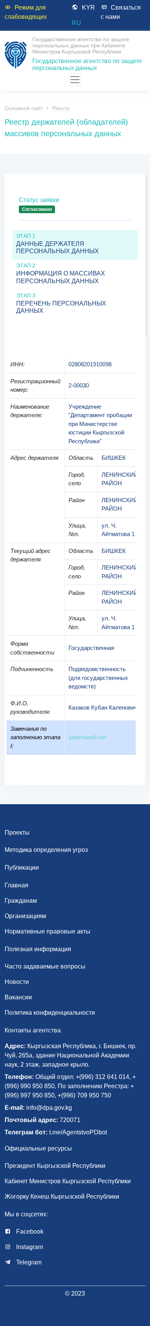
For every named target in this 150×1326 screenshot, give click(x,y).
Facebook (29, 1231)
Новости (17, 982)
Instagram (29, 1247)
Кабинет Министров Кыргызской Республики (68, 1181)
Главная (16, 885)
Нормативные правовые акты (47, 931)
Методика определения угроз (46, 850)
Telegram (28, 1262)
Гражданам (21, 900)
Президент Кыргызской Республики (55, 1165)
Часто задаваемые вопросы (45, 966)
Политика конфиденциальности (50, 1012)
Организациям (25, 916)
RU (76, 23)
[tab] (75, 211)
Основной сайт (23, 108)
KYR (88, 7)
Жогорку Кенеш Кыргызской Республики (62, 1196)
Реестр (61, 108)
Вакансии (18, 997)
